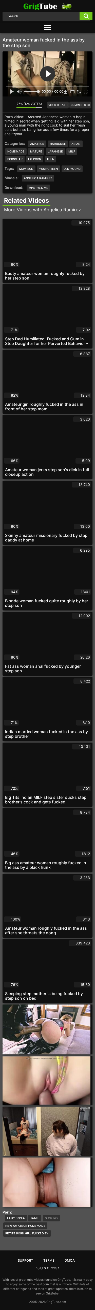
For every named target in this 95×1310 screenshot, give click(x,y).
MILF (71, 151)
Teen (50, 159)
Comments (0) (80, 104)
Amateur (37, 144)
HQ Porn (34, 159)
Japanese (55, 151)
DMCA (70, 1260)
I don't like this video (12, 104)
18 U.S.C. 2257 (47, 1268)
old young (72, 169)
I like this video (6, 104)
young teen (48, 169)
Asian (76, 144)
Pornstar (15, 159)
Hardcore (58, 144)
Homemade (16, 151)
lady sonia (16, 1218)
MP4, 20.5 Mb (38, 188)
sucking (51, 1218)
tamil (34, 1218)
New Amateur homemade (25, 1226)
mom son (26, 169)
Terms (48, 1260)
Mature (36, 151)
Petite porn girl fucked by (27, 1233)
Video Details (57, 104)
